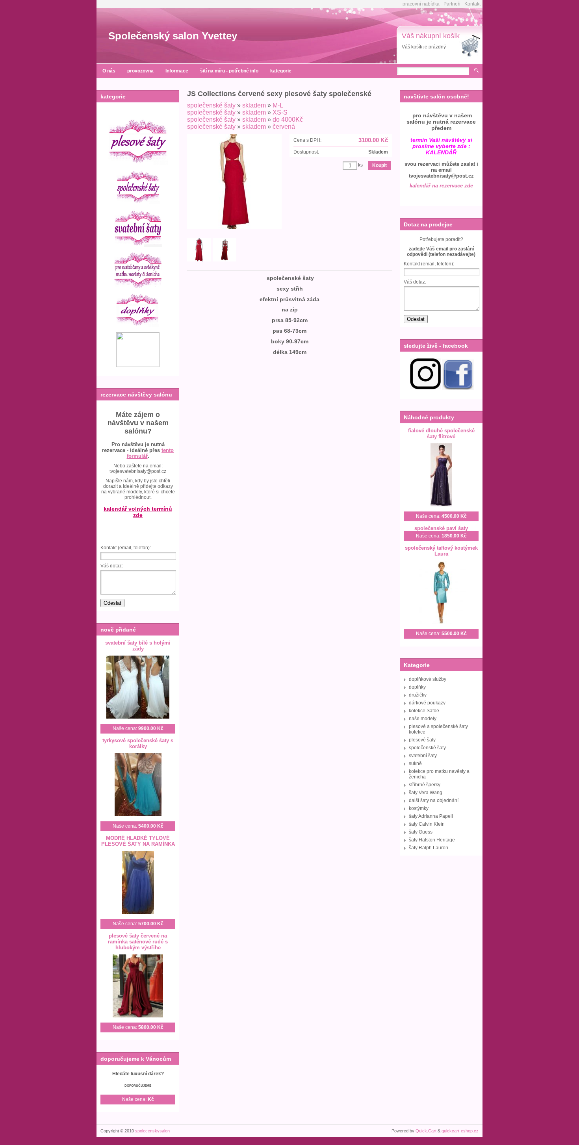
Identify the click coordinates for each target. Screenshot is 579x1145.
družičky (418, 695)
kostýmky (419, 808)
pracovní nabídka (421, 4)
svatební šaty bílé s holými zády (138, 646)
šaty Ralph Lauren (428, 847)
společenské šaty (211, 105)
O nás (108, 71)
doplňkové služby (427, 679)
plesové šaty (422, 740)
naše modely (422, 718)
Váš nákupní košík (431, 36)
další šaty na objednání (433, 800)
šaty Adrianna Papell (431, 816)
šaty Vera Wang (425, 792)
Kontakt (472, 4)
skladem (254, 105)
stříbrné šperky (424, 784)
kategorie (280, 71)
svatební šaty (423, 755)
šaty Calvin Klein (427, 824)
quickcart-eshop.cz (460, 1130)
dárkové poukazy (427, 703)
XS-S (280, 112)
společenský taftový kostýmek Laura (441, 551)
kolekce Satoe (424, 710)
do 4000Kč (288, 119)
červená (284, 126)
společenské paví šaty (441, 528)
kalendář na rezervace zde (441, 186)
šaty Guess (420, 832)
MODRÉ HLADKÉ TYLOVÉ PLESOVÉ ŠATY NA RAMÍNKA (138, 841)
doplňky (417, 687)
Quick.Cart (426, 1130)
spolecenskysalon (152, 1130)
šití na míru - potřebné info (229, 71)
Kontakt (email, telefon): (125, 547)
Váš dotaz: (111, 566)
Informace (176, 71)
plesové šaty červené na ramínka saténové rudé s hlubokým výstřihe (138, 941)
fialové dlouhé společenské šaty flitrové (441, 433)
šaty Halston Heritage (432, 840)
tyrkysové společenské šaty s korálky (137, 743)
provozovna (140, 71)
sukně (415, 763)
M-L (278, 105)
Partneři (452, 4)
